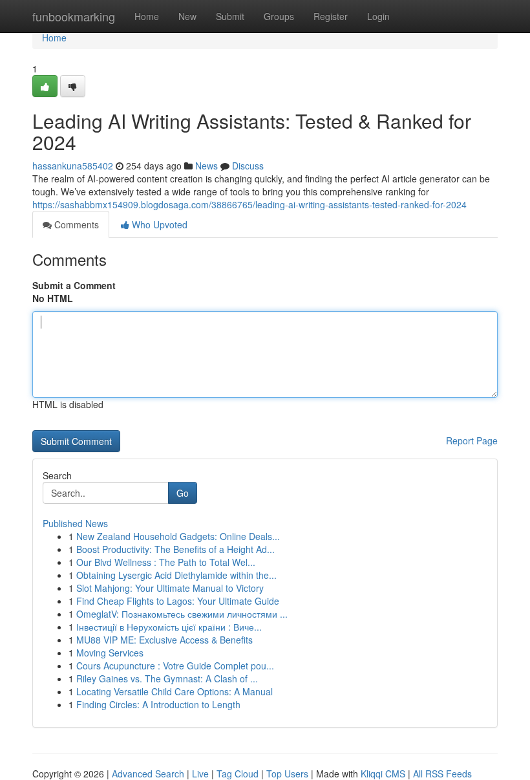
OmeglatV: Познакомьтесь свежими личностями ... (182, 613)
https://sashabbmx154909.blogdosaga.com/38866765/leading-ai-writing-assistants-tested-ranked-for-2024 (249, 204)
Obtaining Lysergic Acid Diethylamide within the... (176, 575)
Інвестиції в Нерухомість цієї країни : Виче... (169, 626)
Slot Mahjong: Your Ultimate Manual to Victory (170, 587)
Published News (75, 523)
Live (200, 773)
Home (146, 16)
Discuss (248, 165)
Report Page (472, 440)
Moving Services (109, 652)
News (206, 165)
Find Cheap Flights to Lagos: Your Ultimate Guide (177, 600)
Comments (75, 224)
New (187, 16)
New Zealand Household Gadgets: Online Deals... (178, 536)
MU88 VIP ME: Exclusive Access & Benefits (164, 639)
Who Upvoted (158, 224)
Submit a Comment (74, 285)
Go (182, 492)
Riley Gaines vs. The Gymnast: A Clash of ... (167, 678)
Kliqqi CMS (383, 773)
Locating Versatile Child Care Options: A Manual (174, 691)
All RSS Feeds (442, 773)
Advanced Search (148, 773)
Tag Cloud (238, 773)
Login (378, 16)
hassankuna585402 (72, 165)
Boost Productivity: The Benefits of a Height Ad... (175, 549)
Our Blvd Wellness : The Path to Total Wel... (165, 562)
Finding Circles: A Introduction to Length (158, 704)
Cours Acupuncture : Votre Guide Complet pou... (175, 665)
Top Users (287, 773)
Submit (230, 16)
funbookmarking (73, 16)
